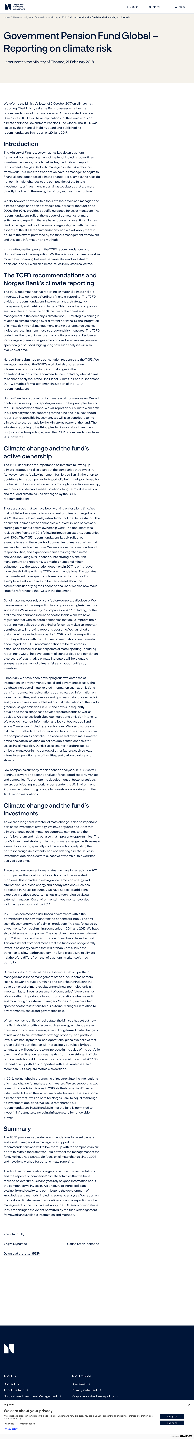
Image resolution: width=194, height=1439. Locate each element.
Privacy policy (11, 1429)
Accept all (172, 1416)
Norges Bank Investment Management (30, 1396)
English (8, 1404)
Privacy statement (84, 1390)
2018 (64, 17)
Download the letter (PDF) (22, 1253)
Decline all (172, 1423)
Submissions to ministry (46, 17)
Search (131, 6)
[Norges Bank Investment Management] (15, 7)
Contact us (11, 1384)
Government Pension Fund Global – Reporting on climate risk (100, 17)
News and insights (22, 17)
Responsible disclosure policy (93, 1396)
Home (7, 17)
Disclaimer (79, 1384)
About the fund (14, 1390)
